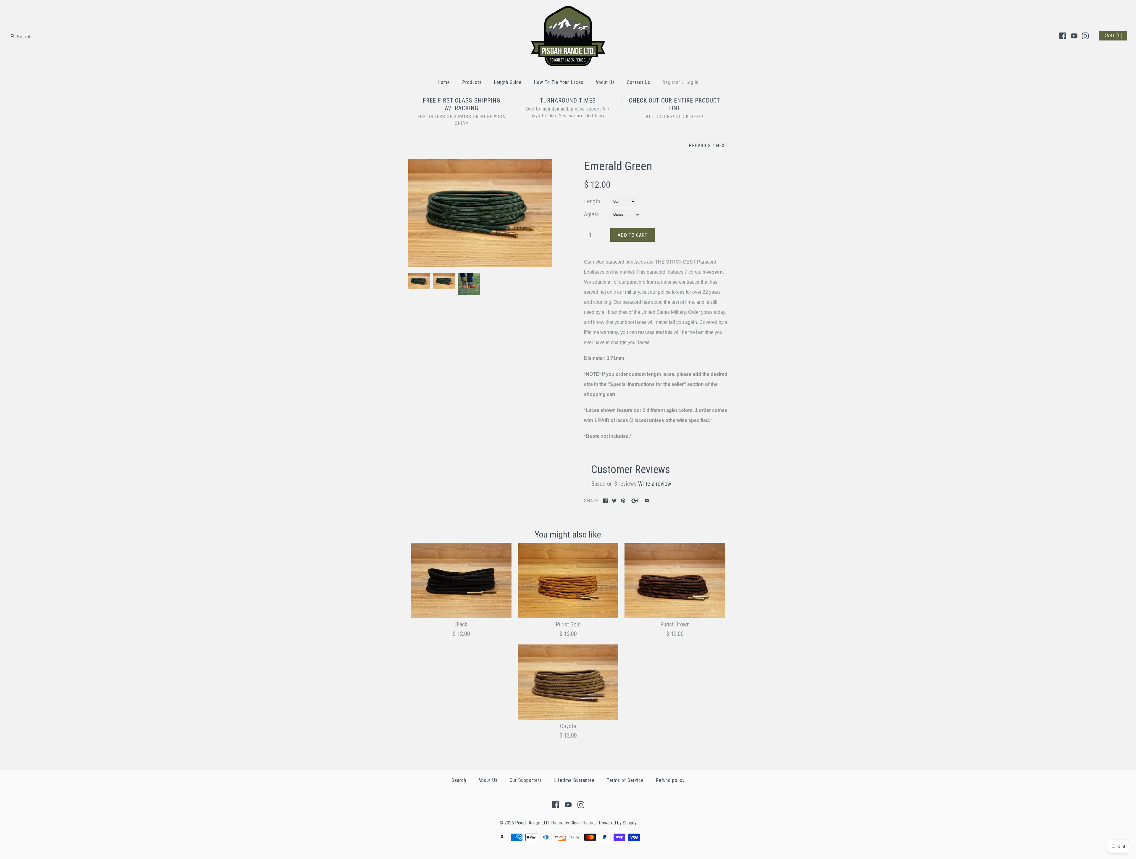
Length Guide (508, 82)
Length (592, 201)
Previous (700, 145)
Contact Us (638, 82)
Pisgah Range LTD (531, 823)
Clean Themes (583, 823)
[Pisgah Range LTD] (568, 10)
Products (472, 82)
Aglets (591, 214)
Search (458, 780)
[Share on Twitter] (614, 500)
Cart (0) (1113, 35)
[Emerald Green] (480, 164)
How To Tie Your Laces (558, 82)
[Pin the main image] (623, 500)
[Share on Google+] (635, 500)
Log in (691, 82)
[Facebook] (1062, 36)
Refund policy (670, 780)
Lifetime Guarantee (574, 780)
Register (671, 82)
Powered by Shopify (618, 823)
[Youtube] (1074, 36)
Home (444, 82)
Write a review (654, 483)
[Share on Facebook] (605, 500)
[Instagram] (1085, 36)
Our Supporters (526, 780)
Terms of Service (625, 780)
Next (722, 145)
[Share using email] (647, 500)
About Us (605, 82)
